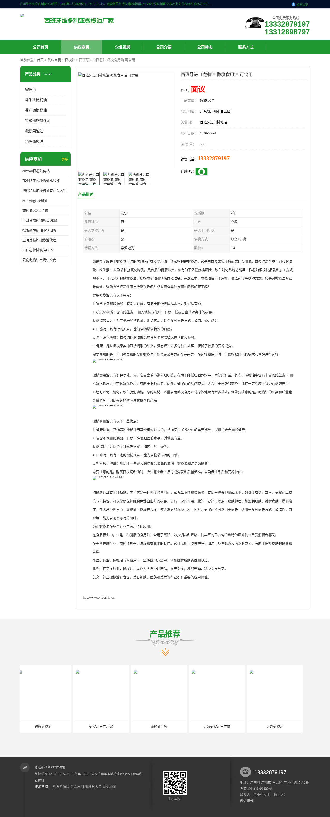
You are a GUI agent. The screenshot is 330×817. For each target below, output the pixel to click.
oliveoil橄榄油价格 (36, 171)
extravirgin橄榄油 (35, 201)
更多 (64, 159)
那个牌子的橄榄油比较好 (41, 181)
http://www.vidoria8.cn (99, 597)
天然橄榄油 (221, 726)
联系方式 (246, 47)
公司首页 (40, 47)
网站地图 (109, 787)
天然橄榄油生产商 (163, 726)
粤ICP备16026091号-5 (81, 774)
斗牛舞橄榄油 (36, 100)
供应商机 (81, 47)
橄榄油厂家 (105, 726)
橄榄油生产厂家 (48, 726)
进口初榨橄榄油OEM (38, 250)
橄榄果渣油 (34, 131)
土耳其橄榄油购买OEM (39, 220)
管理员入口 (93, 787)
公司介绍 (164, 47)
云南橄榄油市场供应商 (39, 260)
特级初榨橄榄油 (37, 121)
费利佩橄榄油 (36, 110)
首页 (40, 60)
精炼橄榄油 (34, 141)
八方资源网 (60, 787)
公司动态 (205, 47)
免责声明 (77, 787)
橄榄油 (70, 60)
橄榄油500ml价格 (35, 210)
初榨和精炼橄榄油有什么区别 (44, 191)
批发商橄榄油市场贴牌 (39, 230)
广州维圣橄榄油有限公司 (115, 774)
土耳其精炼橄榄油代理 (39, 240)
